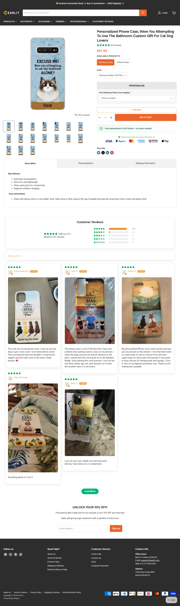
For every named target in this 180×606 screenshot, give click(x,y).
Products (9, 21)
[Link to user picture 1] (33, 310)
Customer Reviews (103, 21)
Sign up (116, 528)
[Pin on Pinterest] (112, 152)
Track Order (96, 554)
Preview (137, 110)
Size (99, 70)
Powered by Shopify (11, 598)
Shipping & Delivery (55, 566)
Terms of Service (54, 558)
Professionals (78, 21)
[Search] (143, 13)
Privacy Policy (53, 562)
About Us (51, 554)
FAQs (93, 562)
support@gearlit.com (150, 560)
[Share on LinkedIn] (107, 152)
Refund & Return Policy (57, 569)
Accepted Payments (100, 566)
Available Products (108, 56)
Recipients (26, 21)
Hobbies (60, 21)
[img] (14, 267)
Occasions (44, 21)
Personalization (85, 163)
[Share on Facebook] (98, 152)
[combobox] (81, 13)
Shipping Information (145, 163)
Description (30, 163)
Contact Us (96, 558)
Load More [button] (90, 491)
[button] (103, 45)
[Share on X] (103, 152)
